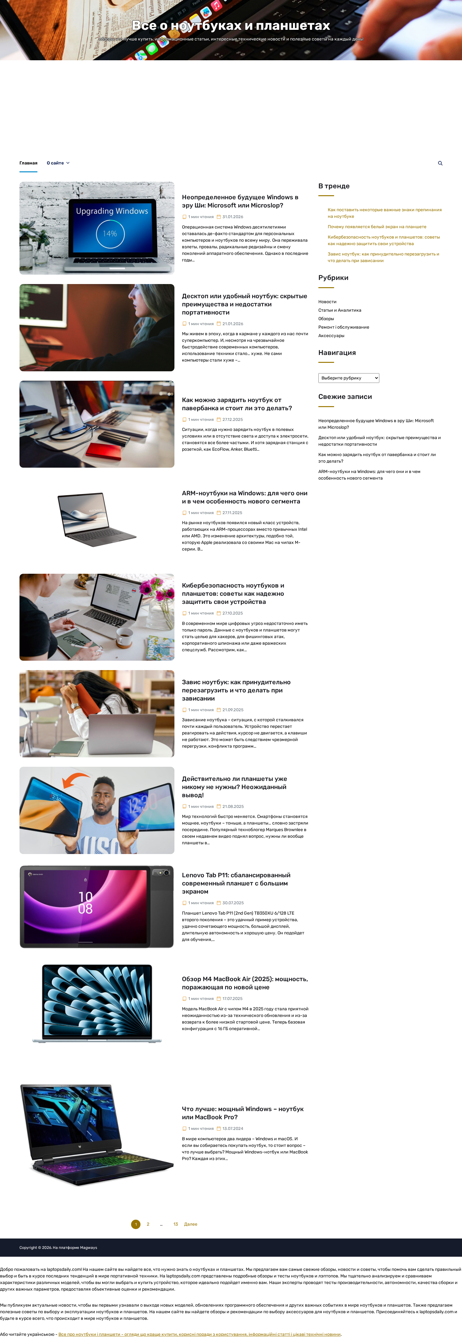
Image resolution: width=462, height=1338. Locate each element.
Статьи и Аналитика (339, 310)
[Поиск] (440, 163)
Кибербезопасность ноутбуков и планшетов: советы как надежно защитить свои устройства (233, 593)
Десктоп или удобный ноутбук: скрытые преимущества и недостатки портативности (244, 304)
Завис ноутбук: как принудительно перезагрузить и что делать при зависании (236, 690)
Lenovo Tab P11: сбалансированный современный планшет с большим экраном (236, 883)
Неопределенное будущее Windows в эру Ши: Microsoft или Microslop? (240, 201)
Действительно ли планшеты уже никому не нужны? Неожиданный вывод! (234, 787)
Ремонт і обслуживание (343, 327)
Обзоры (326, 318)
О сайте (55, 163)
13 (175, 1224)
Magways (88, 1247)
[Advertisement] (231, 107)
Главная (28, 163)
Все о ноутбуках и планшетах (231, 25)
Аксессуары (331, 335)
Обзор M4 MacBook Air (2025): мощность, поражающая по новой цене (245, 983)
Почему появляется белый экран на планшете (377, 226)
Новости (327, 301)
